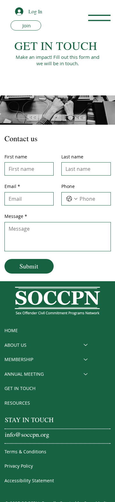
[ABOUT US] (86, 345)
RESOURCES (17, 403)
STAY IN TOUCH (29, 419)
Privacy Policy (18, 466)
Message (15, 216)
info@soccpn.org (27, 434)
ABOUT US (15, 345)
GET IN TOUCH (19, 388)
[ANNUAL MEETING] (86, 374)
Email (12, 186)
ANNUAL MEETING (24, 374)
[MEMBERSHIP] (86, 359)
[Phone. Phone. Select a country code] (71, 199)
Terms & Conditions (25, 452)
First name (15, 157)
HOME (11, 330)
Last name (72, 157)
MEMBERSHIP (18, 359)
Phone (68, 186)
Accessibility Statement (29, 481)
